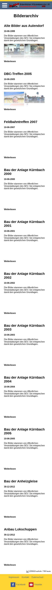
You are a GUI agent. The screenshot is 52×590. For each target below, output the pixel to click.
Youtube (38, 584)
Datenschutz (37, 577)
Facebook (20, 584)
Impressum (14, 577)
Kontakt (25, 577)
